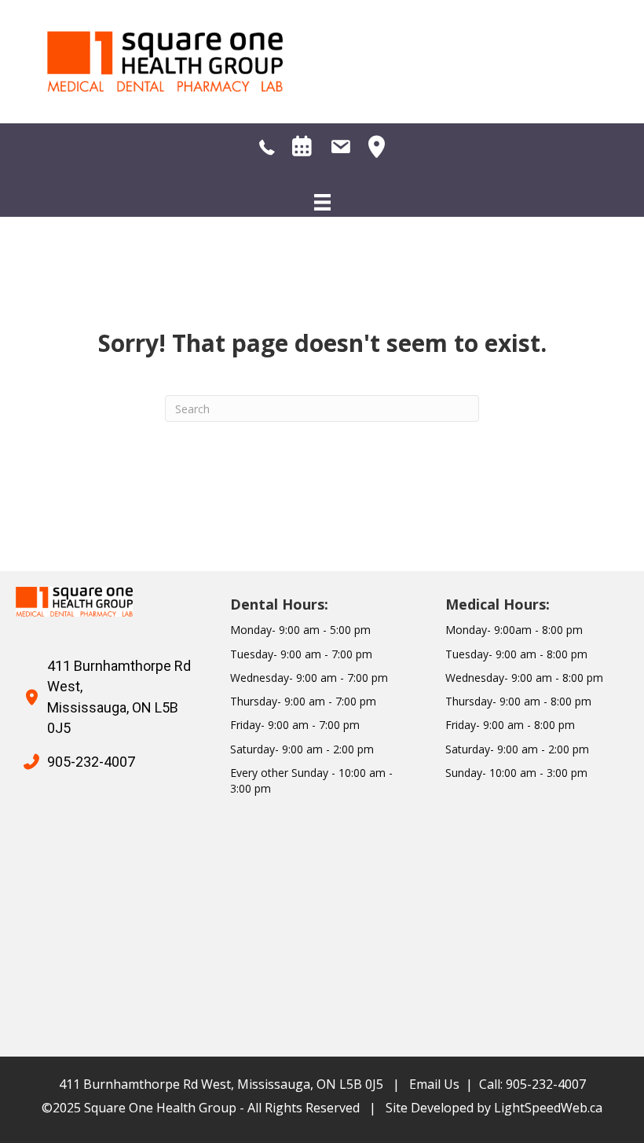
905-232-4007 (91, 761)
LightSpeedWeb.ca (548, 1107)
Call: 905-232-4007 (532, 1084)
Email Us (434, 1084)
